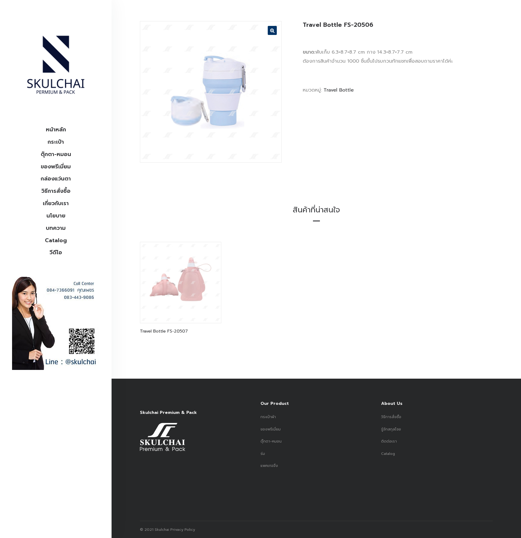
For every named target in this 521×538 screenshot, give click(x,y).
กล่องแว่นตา (56, 178)
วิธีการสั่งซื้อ (56, 191)
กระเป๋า (56, 142)
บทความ (56, 228)
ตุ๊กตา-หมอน (56, 154)
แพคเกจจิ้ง (269, 465)
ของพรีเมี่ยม (56, 166)
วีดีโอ (55, 252)
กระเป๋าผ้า (268, 417)
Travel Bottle (339, 90)
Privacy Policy (182, 529)
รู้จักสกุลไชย (391, 429)
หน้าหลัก (56, 129)
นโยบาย (55, 215)
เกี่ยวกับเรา (56, 203)
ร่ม (262, 453)
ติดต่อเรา (389, 441)
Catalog (56, 240)
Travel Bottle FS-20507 (164, 331)
